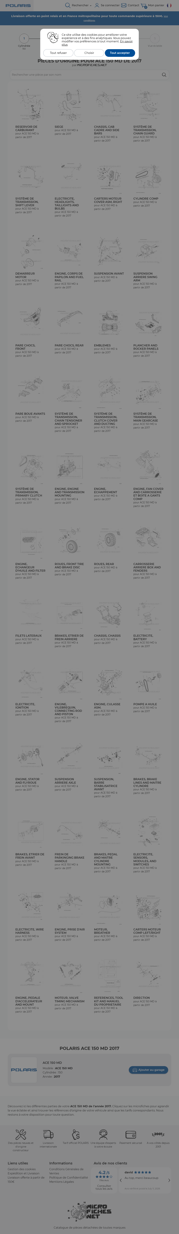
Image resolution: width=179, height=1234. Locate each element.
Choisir (89, 53)
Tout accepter (120, 53)
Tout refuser (58, 53)
